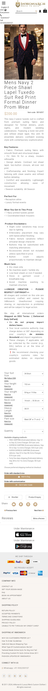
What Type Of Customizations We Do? (17, 647)
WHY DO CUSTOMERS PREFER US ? (16, 638)
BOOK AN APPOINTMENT (12, 595)
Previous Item (11, 510)
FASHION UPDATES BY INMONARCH (16, 656)
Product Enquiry (35, 497)
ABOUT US (6, 598)
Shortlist (14, 497)
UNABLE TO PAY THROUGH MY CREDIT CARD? (20, 626)
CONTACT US (7, 586)
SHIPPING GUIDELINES (11, 620)
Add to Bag (25, 477)
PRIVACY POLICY (9, 623)
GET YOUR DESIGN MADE (12, 589)
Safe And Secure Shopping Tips (14, 644)
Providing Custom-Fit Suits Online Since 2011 (20, 653)
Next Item (38, 510)
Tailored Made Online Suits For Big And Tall (19, 650)
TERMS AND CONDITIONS (12, 617)
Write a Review (39, 518)
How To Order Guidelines (12, 641)
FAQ (3, 592)
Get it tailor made (25, 485)
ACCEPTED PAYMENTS (11, 614)
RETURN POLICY (8, 611)
